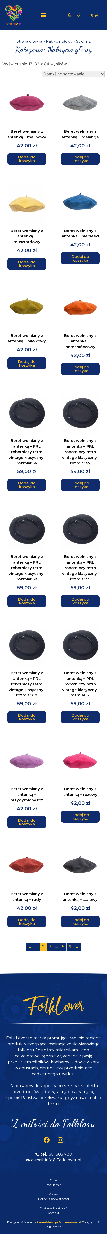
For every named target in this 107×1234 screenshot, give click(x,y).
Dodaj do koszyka (27, 159)
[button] (43, 15)
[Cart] (94, 15)
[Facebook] (47, 1140)
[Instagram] (60, 1140)
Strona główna (29, 41)
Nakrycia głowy (59, 41)
